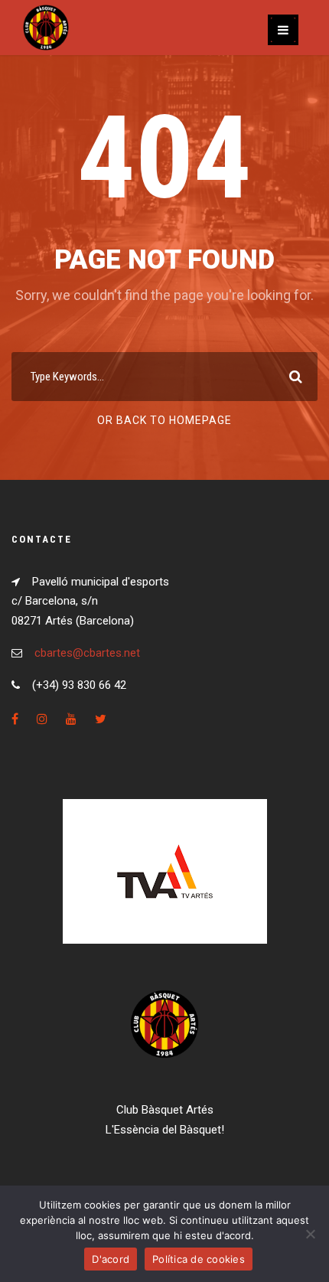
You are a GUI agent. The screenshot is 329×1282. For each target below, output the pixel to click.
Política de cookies (198, 1259)
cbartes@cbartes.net (87, 653)
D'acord (110, 1259)
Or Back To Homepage (164, 420)
